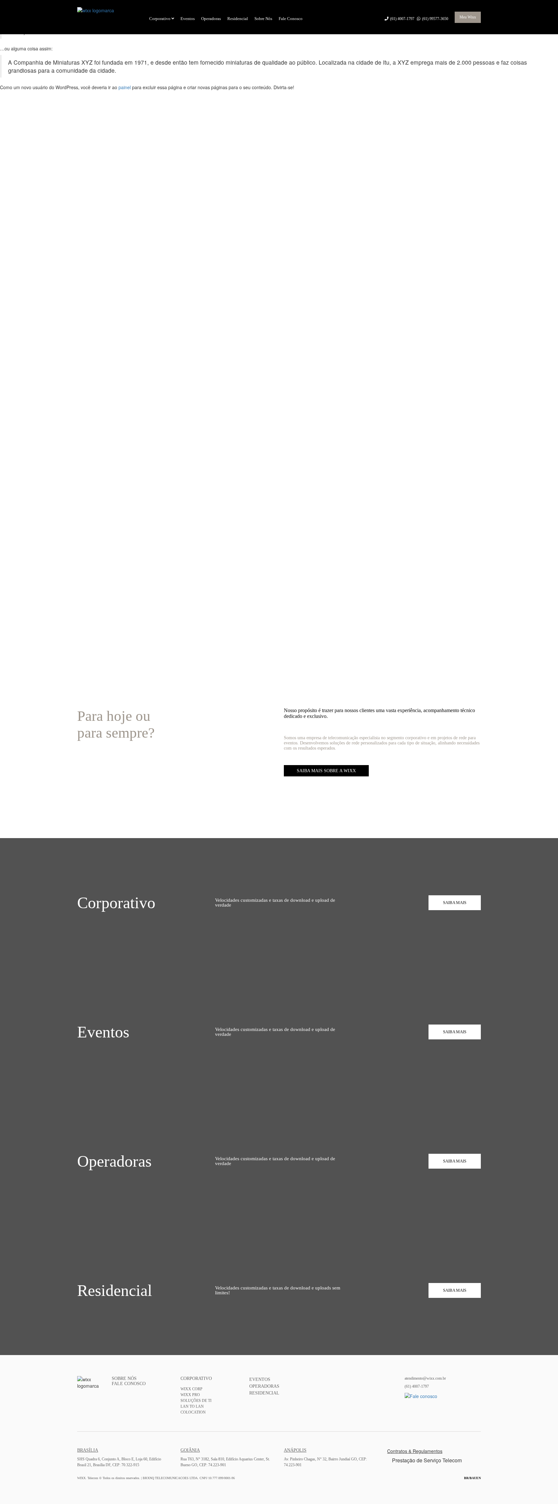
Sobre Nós (263, 18)
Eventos (188, 18)
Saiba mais (454, 902)
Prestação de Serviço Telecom (427, 1460)
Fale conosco (129, 1383)
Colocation (193, 1412)
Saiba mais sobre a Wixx (326, 770)
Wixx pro (190, 1395)
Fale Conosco (291, 18)
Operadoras (211, 18)
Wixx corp (191, 1389)
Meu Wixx (468, 17)
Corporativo (160, 18)
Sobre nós (124, 1378)
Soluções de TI (196, 1400)
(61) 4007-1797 (402, 18)
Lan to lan (192, 1406)
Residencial (237, 18)
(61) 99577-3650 (435, 18)
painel (125, 87)
